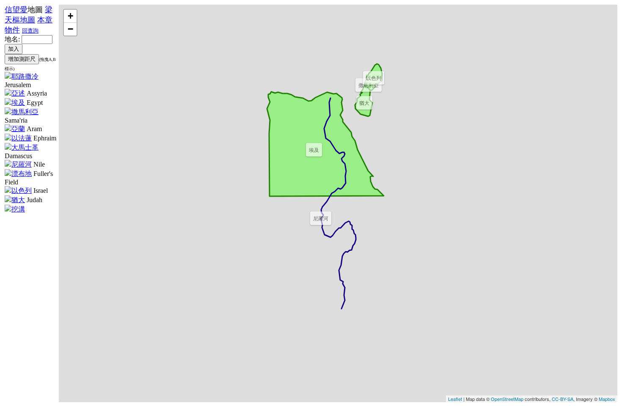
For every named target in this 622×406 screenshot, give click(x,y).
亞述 (18, 93)
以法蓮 (21, 138)
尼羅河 (21, 164)
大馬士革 (25, 147)
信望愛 (16, 9)
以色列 (21, 190)
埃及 (18, 102)
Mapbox (607, 398)
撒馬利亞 (25, 111)
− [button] (70, 29)
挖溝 (18, 209)
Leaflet (455, 398)
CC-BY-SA (562, 398)
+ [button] (70, 16)
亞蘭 (18, 128)
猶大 (18, 199)
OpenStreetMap (507, 398)
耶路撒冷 (25, 76)
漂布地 (21, 173)
